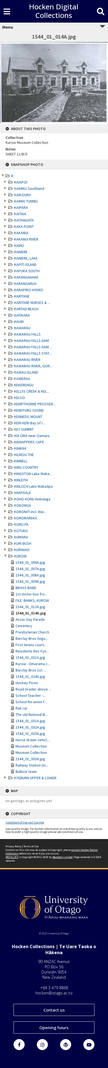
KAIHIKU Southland (29, 188)
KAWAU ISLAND (26, 372)
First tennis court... (31, 644)
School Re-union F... (31, 701)
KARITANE (22, 296)
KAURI (19, 321)
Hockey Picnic (27, 682)
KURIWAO (22, 549)
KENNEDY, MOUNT (28, 416)
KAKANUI (21, 232)
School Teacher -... (30, 695)
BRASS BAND (26, 587)
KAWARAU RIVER (27, 359)
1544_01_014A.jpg (31, 613)
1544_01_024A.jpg (30, 676)
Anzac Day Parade (30, 619)
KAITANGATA (24, 220)
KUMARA (21, 537)
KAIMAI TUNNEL (26, 201)
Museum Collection (31, 746)
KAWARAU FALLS (27, 334)
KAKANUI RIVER (26, 239)
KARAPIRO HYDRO (28, 289)
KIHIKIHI (20, 448)
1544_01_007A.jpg (30, 568)
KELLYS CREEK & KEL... (31, 391)
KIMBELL (20, 461)
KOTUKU (21, 530)
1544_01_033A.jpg (30, 733)
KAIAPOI (20, 182)
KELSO (19, 397)
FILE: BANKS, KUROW (32, 600)
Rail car (21, 708)
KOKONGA (22, 505)
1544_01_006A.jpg (30, 562)
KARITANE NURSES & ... (32, 302)
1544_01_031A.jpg (30, 720)
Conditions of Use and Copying (25, 822)
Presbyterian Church (32, 632)
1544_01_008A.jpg (30, 575)
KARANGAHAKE (26, 277)
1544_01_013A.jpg (30, 606)
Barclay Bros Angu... (32, 638)
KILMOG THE (24, 454)
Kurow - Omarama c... (33, 663)
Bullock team (26, 771)
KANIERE (21, 251)
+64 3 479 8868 (54, 987)
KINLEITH (21, 480)
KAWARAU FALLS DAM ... (33, 346)
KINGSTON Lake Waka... (33, 473)
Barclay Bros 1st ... (31, 670)
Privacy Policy (14, 846)
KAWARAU (22, 327)
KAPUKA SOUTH (27, 270)
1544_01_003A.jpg (30, 758)
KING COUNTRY (26, 467)
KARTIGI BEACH (26, 308)
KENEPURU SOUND (29, 410)
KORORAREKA (25, 518)
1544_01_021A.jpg (30, 657)
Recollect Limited (62, 857)
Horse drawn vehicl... (33, 739)
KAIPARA (21, 207)
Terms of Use (31, 846)
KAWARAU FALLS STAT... (33, 353)
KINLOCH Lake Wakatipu (33, 486)
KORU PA (21, 524)
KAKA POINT (24, 226)
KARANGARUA (25, 283)
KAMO (19, 245)
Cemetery (24, 625)
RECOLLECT (12, 857)
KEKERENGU (24, 384)
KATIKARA (22, 315)
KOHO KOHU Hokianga (32, 499)
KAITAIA (20, 213)
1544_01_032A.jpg (30, 727)
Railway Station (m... (32, 765)
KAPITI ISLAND (25, 264)
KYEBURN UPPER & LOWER (35, 777)
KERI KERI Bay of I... (29, 422)
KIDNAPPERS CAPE (29, 441)
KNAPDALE (22, 492)
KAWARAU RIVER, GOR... (33, 365)
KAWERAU (22, 378)
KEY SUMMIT (24, 429)
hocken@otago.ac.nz (54, 993)
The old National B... (31, 714)
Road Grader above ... (33, 689)
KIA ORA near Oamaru (32, 435)
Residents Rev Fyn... (32, 651)
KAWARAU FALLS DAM (31, 340)
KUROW (20, 556)
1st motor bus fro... (31, 594)
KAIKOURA (22, 194)
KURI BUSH (22, 543)
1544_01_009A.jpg (30, 581)
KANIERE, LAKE (26, 258)
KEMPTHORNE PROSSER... (35, 403)
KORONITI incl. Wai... (30, 511)
